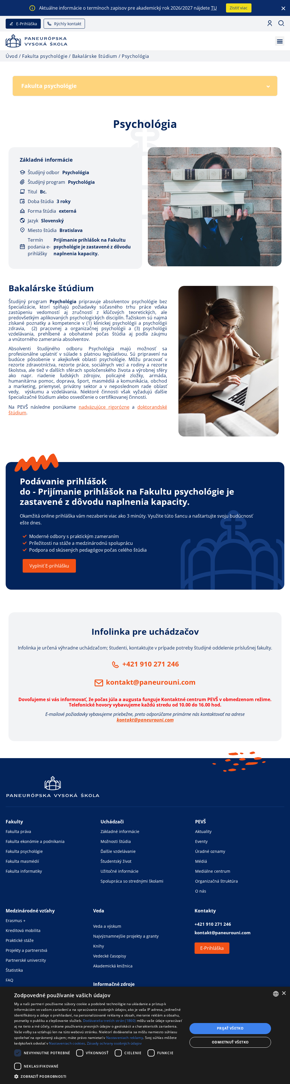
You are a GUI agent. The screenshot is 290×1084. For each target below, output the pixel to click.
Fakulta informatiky (24, 871)
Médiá (201, 861)
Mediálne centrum (212, 871)
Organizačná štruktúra (216, 881)
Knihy (98, 946)
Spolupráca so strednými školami (132, 881)
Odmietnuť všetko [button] (230, 1042)
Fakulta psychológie (24, 851)
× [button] (284, 993)
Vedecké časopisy (109, 956)
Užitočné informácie (119, 871)
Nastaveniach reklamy (124, 1037)
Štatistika (14, 970)
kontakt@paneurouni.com (151, 682)
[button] (279, 41)
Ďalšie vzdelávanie (118, 851)
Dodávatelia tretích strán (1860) (109, 1020)
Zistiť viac (239, 7)
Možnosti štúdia (116, 841)
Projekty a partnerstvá (26, 950)
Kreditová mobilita (23, 930)
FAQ (9, 980)
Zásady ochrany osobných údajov (114, 1043)
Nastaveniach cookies (67, 1043)
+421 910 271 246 (150, 663)
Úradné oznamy (210, 851)
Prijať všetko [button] (230, 1028)
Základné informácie (120, 831)
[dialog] (145, 1035)
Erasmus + (15, 920)
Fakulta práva (18, 831)
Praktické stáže (20, 940)
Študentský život (116, 861)
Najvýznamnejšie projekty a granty (126, 936)
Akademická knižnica (113, 966)
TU (214, 8)
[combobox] (276, 994)
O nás (200, 891)
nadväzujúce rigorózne (104, 407)
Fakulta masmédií (22, 861)
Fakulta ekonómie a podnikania (35, 841)
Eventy (201, 841)
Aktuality (203, 831)
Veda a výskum (107, 926)
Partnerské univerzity (26, 960)
